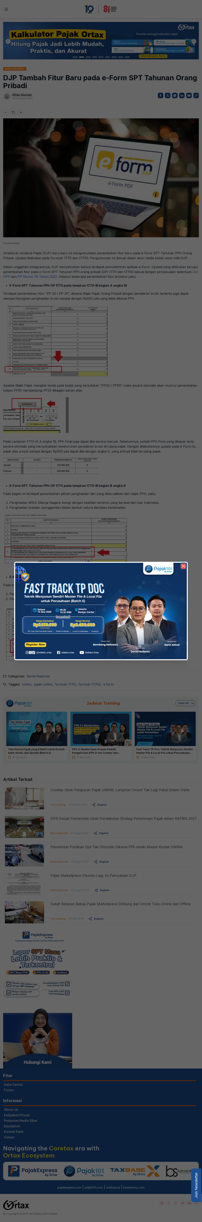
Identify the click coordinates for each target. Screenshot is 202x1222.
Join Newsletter (196, 1185)
